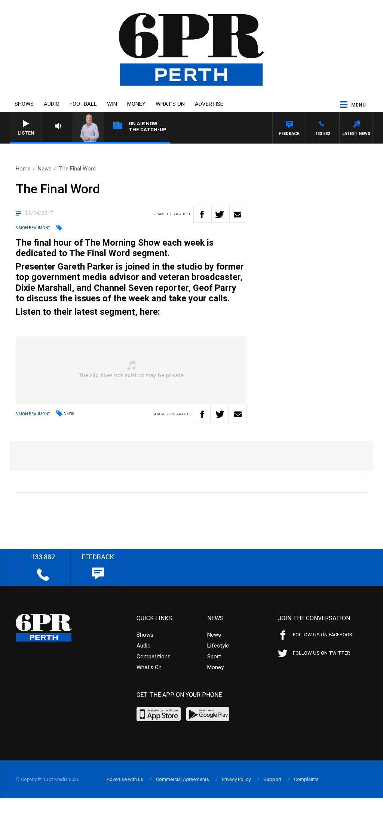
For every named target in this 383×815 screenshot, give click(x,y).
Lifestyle (218, 645)
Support (272, 779)
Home (23, 168)
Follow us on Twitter (321, 653)
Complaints (306, 779)
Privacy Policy (236, 779)
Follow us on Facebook (322, 634)
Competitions (154, 656)
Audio (51, 104)
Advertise (209, 104)
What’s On (170, 104)
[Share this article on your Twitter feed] (219, 214)
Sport (214, 656)
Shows (24, 104)
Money (136, 104)
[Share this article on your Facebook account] (201, 214)
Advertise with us (125, 779)
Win (112, 104)
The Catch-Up (147, 129)
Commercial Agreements (182, 779)
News (45, 168)
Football (83, 104)
